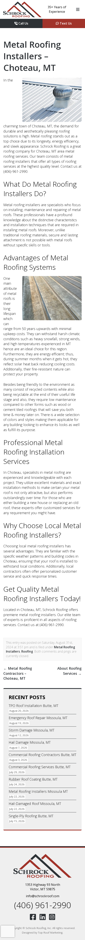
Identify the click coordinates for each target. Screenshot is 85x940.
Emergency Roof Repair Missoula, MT (38, 717)
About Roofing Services (69, 671)
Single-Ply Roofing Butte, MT (31, 816)
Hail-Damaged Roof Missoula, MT (35, 803)
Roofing (27, 651)
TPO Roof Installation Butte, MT (33, 705)
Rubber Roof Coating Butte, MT (33, 779)
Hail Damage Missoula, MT (30, 742)
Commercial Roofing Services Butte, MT (40, 766)
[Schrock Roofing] (22, 9)
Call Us (23, 23)
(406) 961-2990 (42, 905)
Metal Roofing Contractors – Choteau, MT (17, 673)
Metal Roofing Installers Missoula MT (38, 791)
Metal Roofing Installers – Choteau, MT (32, 56)
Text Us (65, 23)
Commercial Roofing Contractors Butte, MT (42, 754)
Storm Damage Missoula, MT (31, 730)
